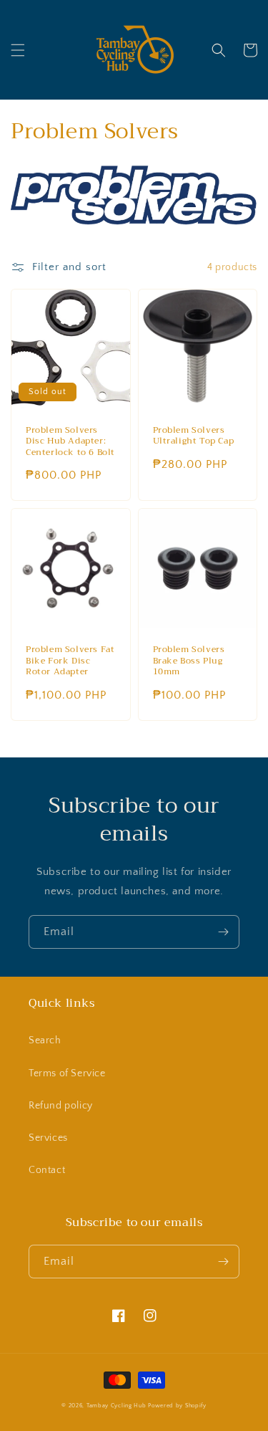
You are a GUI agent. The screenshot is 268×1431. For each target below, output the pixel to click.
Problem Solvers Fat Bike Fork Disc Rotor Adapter (70, 661)
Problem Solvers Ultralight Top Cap (193, 436)
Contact (47, 1170)
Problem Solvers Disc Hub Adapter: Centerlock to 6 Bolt (70, 442)
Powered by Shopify (177, 1405)
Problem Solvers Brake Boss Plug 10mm (189, 661)
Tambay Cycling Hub (116, 1405)
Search (45, 1040)
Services (48, 1138)
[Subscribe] (223, 932)
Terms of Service (67, 1073)
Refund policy (61, 1105)
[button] (18, 50)
